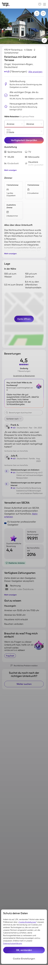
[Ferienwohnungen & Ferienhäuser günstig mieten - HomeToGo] (6, 4)
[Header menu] (44, 4)
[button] (44, 40)
